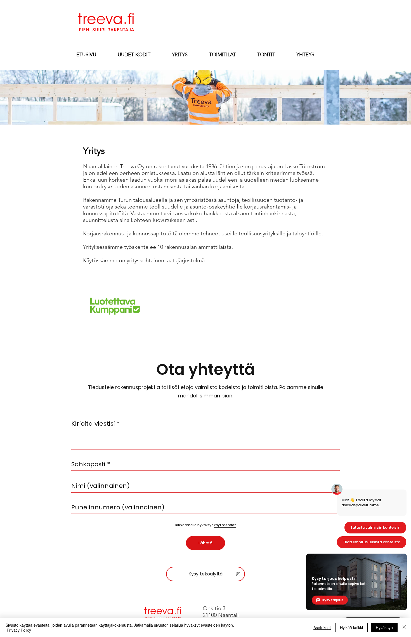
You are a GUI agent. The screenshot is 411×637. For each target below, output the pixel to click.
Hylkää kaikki (351, 627)
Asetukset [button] (322, 627)
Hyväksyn (384, 627)
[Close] (404, 627)
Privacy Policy (19, 630)
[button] (305, 54)
